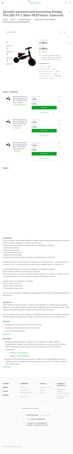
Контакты (23, 387)
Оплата (42, 392)
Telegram (39, 435)
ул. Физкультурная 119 (22, 356)
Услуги (5, 391)
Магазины (23, 396)
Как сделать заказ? (45, 387)
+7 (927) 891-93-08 (31, 415)
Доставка (42, 390)
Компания (24, 383)
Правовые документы (26, 392)
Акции (5, 387)
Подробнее (6, 334)
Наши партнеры (24, 390)
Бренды (6, 395)
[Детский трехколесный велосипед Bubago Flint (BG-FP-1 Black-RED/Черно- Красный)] (24, 56)
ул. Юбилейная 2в (22, 353)
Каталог (6, 383)
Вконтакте (34, 435)
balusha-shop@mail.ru (38, 419)
